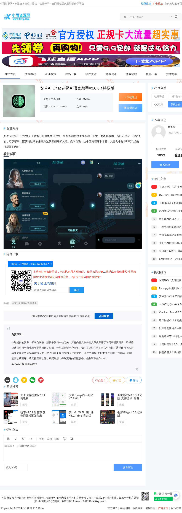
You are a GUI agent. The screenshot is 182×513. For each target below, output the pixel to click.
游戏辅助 (131, 74)
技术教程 (30, 74)
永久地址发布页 (173, 3)
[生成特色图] (7, 380)
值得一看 (151, 74)
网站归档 (176, 508)
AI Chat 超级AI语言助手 (24, 303)
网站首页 (10, 74)
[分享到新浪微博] (41, 380)
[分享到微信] (32, 380)
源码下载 (70, 74)
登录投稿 (146, 3)
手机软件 (55, 98)
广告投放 (158, 3)
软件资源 (91, 74)
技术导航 (172, 74)
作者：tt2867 (83, 98)
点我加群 (104, 316)
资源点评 (132, 107)
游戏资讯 (111, 74)
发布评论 (128, 467)
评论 (135, 380)
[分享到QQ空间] (16, 380)
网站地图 (125, 508)
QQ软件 (158, 104)
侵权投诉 (150, 508)
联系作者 (165, 165)
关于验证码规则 (45, 283)
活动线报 (50, 74)
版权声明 (138, 508)
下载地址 (132, 97)
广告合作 (163, 508)
